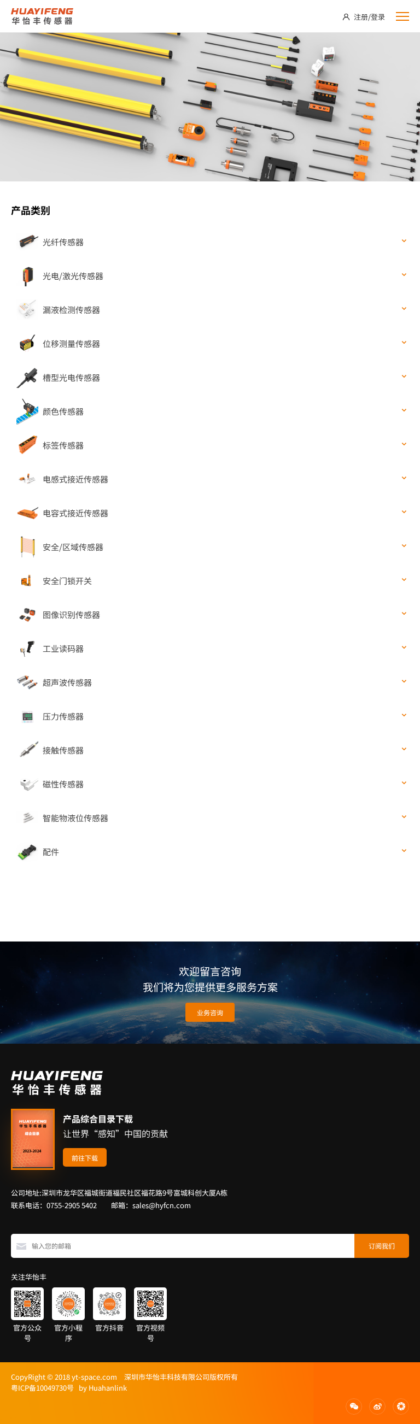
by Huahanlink (100, 1387)
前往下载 (85, 1157)
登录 (378, 16)
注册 (361, 16)
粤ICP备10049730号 (42, 1387)
